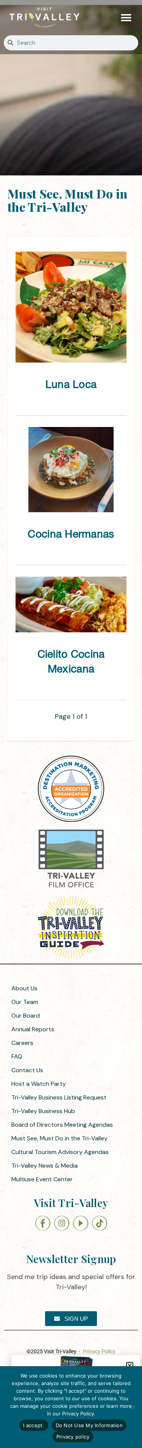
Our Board (25, 1016)
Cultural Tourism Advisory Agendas (60, 1152)
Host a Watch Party (38, 1084)
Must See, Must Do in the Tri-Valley (59, 1138)
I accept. (33, 1425)
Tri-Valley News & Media (44, 1166)
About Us (24, 988)
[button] (125, 17)
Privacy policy (73, 1437)
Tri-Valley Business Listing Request (58, 1097)
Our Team (24, 1002)
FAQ (16, 1056)
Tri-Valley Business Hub (43, 1111)
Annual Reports (32, 1029)
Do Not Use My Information (89, 1425)
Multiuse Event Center (42, 1179)
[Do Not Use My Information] (132, 1407)
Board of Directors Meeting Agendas (62, 1125)
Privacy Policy (99, 1351)
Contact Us (27, 1070)
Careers (22, 1043)
